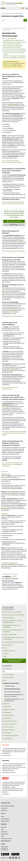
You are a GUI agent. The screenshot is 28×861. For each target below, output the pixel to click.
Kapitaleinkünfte (7, 706)
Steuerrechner (4, 808)
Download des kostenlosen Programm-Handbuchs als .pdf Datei (14, 660)
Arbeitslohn (15, 409)
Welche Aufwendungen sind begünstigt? (12, 45)
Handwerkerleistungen (13, 104)
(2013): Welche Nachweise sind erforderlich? (12, 316)
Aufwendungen (16, 82)
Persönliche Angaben (8, 677)
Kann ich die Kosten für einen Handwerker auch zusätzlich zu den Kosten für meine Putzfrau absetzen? (14, 52)
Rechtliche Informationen (9, 650)
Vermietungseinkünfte (8, 727)
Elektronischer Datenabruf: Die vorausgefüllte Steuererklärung (13, 621)
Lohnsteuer (20, 240)
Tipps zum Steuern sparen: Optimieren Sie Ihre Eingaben (13, 630)
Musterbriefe (4, 810)
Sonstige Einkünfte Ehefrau (9, 724)
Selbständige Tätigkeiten (9, 709)
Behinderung (14, 310)
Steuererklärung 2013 (8, 63)
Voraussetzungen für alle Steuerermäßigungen (14, 49)
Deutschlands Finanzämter (7, 806)
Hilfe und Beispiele (7, 645)
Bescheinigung (6, 293)
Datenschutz (4, 831)
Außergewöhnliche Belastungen (10, 735)
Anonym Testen (14, 224)
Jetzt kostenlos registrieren (14, 221)
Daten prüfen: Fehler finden (9, 634)
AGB (2, 829)
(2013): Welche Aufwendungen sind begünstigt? (13, 251)
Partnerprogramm (5, 818)
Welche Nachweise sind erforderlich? (12, 47)
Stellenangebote (5, 821)
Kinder (12, 556)
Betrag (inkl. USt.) (6, 474)
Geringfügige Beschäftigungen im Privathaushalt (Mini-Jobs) (14, 700)
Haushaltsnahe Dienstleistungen (10, 28)
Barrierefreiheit (4, 834)
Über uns (3, 813)
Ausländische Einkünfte (8, 715)
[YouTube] (19, 858)
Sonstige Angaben (7, 738)
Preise (2, 836)
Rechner (5, 648)
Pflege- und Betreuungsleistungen (12, 691)
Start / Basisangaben (8, 674)
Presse (4, 656)
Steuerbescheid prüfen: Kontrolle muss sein (13, 642)
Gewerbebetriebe (7, 712)
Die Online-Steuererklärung (11, 4)
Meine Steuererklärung (8, 617)
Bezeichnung (5, 513)
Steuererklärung (6, 406)
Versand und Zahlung (6, 838)
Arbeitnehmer (6, 703)
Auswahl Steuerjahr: (7, 669)
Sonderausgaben (15, 368)
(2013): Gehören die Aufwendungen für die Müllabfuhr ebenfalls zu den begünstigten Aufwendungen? (12, 464)
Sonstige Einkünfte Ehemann (10, 721)
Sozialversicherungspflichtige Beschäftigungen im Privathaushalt (13, 695)
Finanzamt (8, 551)
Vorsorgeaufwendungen (9, 729)
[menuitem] (22, 8)
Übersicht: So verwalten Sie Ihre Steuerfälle (13, 615)
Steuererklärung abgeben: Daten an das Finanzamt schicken (13, 638)
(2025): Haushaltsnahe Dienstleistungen (12, 66)
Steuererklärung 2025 (8, 65)
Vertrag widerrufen (6, 841)
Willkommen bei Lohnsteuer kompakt (12, 612)
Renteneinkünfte (7, 718)
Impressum (6, 653)
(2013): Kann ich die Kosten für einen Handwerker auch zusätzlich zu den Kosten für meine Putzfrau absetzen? (14, 433)
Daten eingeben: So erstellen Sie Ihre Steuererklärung (12, 626)
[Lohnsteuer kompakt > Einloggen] (26, 8)
